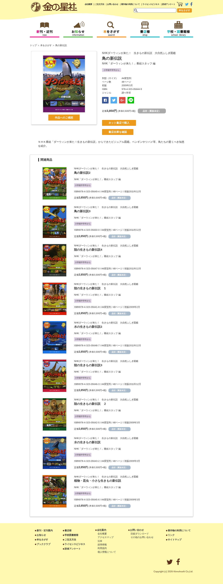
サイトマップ (175, 539)
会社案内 (101, 530)
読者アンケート (168, 4)
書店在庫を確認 (118, 132)
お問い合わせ (112, 4)
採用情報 (102, 544)
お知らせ (41, 535)
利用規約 (102, 548)
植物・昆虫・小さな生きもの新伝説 (97, 480)
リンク (171, 535)
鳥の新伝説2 (82, 172)
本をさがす (184, 10)
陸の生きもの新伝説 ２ (90, 403)
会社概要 (88, 4)
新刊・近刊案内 (45, 530)
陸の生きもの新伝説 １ (90, 288)
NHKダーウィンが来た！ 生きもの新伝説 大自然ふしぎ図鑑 (139, 53)
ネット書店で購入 (119, 122)
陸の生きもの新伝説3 (88, 365)
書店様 (68, 530)
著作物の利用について (130, 4)
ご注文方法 (99, 4)
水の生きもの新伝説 (87, 442)
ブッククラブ (43, 544)
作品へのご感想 (64, 117)
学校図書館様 (71, 535)
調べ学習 (126, 92)
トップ (33, 45)
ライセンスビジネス (151, 4)
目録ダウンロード (140, 533)
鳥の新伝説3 (82, 211)
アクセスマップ (106, 537)
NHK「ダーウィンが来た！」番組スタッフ (127, 63)
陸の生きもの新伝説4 (88, 249)
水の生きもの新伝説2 (88, 326)
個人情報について (107, 552)
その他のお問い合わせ (142, 537)
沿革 (100, 541)
